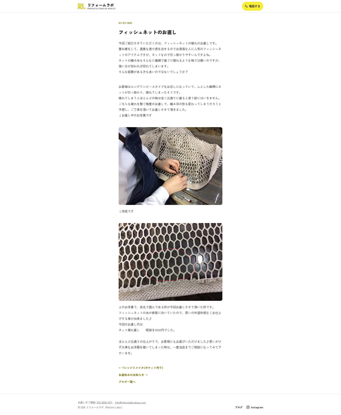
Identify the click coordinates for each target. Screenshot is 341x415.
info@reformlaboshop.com (130, 402)
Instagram (257, 407)
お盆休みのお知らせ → (133, 375)
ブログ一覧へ (127, 382)
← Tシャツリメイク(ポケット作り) (141, 368)
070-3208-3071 (104, 402)
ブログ (238, 407)
